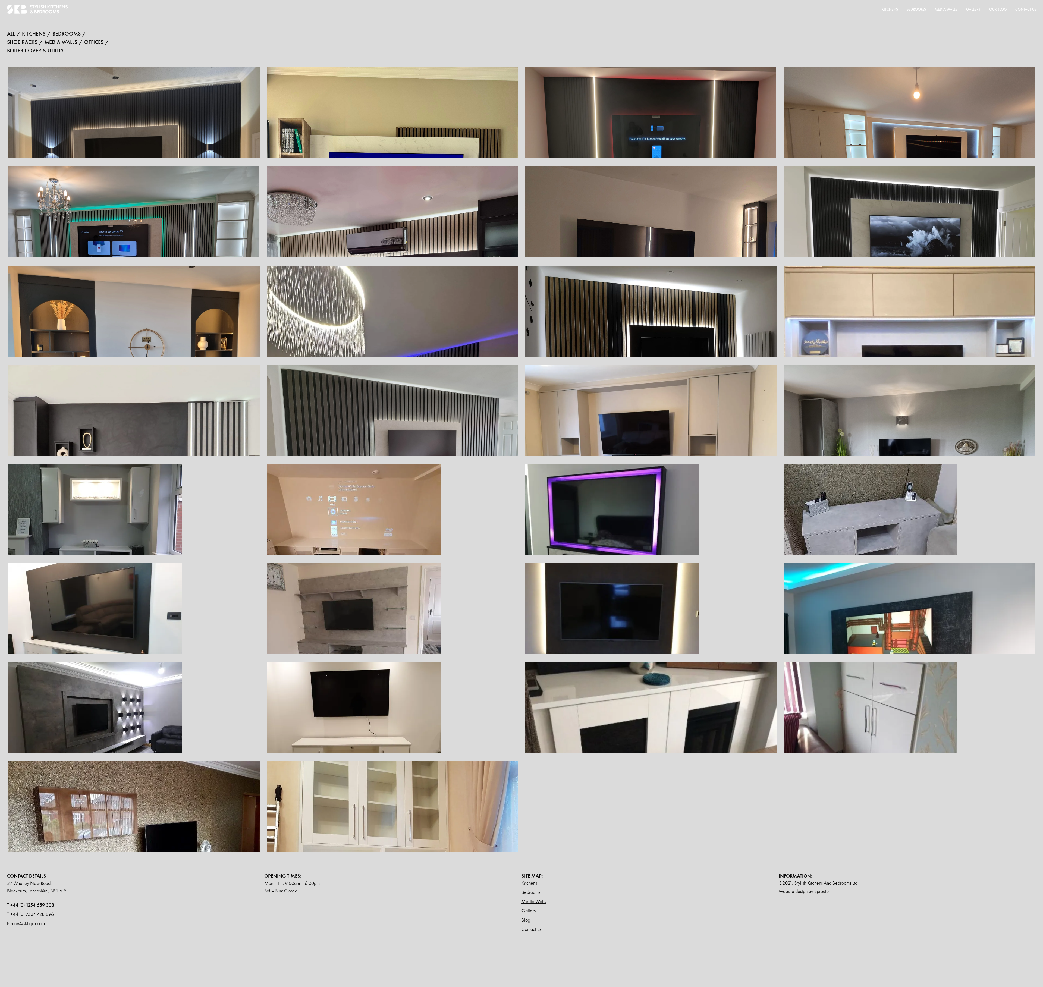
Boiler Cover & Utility (35, 50)
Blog (526, 920)
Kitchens (890, 9)
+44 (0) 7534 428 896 (30, 914)
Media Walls (534, 901)
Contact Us (1025, 9)
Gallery (973, 9)
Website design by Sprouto (804, 891)
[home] (37, 9)
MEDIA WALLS (946, 9)
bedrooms (66, 33)
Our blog (998, 9)
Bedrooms (916, 9)
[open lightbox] (95, 529)
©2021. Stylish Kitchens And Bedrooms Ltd (818, 883)
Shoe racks (22, 42)
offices (93, 42)
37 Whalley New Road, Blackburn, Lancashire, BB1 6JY (37, 887)
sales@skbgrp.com (26, 923)
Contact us (531, 929)
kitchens (33, 33)
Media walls (61, 42)
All (11, 33)
